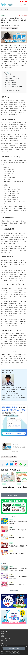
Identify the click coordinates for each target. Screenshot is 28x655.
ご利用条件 (3, 636)
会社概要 (3, 635)
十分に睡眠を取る (11, 82)
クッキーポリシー (4, 640)
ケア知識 (15, 28)
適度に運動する (11, 84)
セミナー (12, 9)
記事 (2, 9)
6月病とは (7, 75)
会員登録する (14, 648)
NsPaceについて (4, 631)
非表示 (8, 73)
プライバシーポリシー (5, 638)
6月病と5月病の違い (10, 76)
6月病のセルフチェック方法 (12, 78)
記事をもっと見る (14, 590)
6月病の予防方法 (9, 80)
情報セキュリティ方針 (5, 642)
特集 (10, 12)
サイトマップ (3, 643)
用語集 (2, 633)
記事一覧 (6, 12)
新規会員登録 (14, 495)
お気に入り (6, 9)
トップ (2, 12)
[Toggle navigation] (25, 4)
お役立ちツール (18, 9)
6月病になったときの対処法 (12, 90)
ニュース (25, 9)
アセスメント (6, 28)
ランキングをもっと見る (14, 559)
